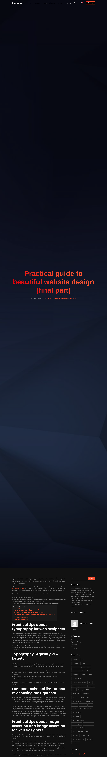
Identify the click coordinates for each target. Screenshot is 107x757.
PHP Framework (77, 701)
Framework (83, 686)
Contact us (60, 3)
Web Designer (77, 724)
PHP (88, 697)
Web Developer (88, 724)
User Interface (77, 712)
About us (52, 3)
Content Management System (81, 667)
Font (90, 682)
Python (75, 705)
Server (74, 709)
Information (76, 693)
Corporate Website (78, 671)
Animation (75, 659)
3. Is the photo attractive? (21, 619)
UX (85, 712)
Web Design (39, 298)
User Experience (88, 709)
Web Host (75, 735)
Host (74, 690)
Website (89, 739)
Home (31, 3)
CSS (88, 671)
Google (91, 686)
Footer (75, 686)
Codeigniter (76, 663)
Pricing (91, 3)
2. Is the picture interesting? (22, 617)
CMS (83, 659)
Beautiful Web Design (18, 588)
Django (91, 674)
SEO (72, 646)
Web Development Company (81, 731)
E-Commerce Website (79, 682)
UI (80, 709)
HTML (87, 690)
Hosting (80, 690)
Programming (89, 701)
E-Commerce (77, 678)
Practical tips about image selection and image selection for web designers (34, 614)
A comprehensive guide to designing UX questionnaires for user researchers (82, 589)
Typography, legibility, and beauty (23, 610)
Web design (76, 716)
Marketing (74, 644)
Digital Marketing (76, 642)
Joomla (75, 697)
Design (83, 674)
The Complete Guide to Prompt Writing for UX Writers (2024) (82, 597)
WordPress (76, 743)
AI (71, 639)
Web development (78, 728)
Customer (75, 674)
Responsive (83, 705)
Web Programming (78, 739)
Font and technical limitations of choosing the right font (29, 612)
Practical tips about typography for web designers (27, 609)
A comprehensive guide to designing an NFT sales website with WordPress (82, 593)
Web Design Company (79, 720)
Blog (45, 3)
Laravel (82, 697)
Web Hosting (85, 735)
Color (84, 663)
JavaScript (86, 693)
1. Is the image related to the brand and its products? (28, 616)
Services (37, 3)
